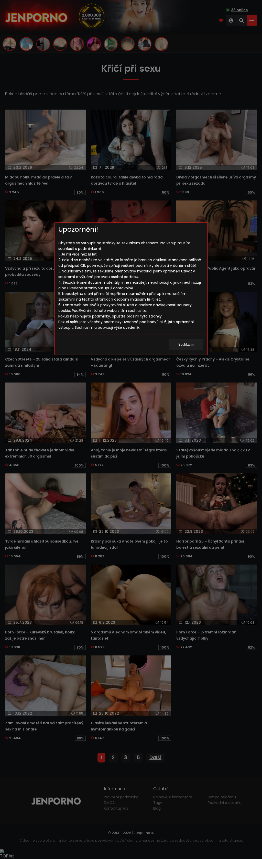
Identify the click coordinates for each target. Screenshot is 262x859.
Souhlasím (186, 344)
